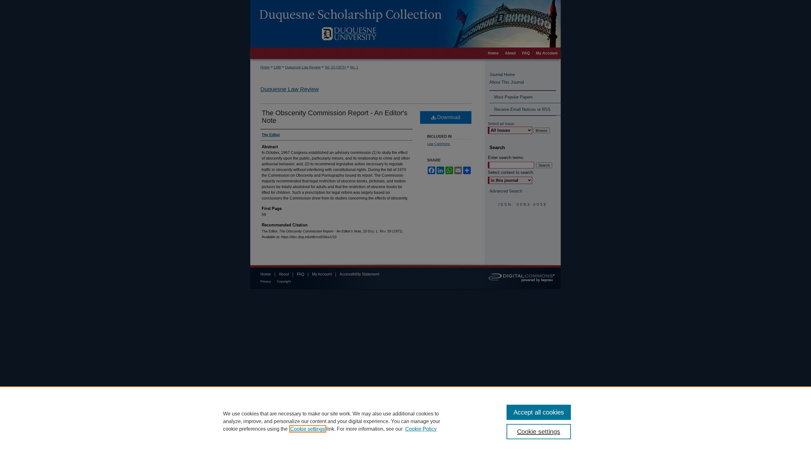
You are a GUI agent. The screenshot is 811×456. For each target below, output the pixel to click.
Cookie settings (307, 429)
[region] (405, 421)
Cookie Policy (421, 429)
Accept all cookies (539, 412)
